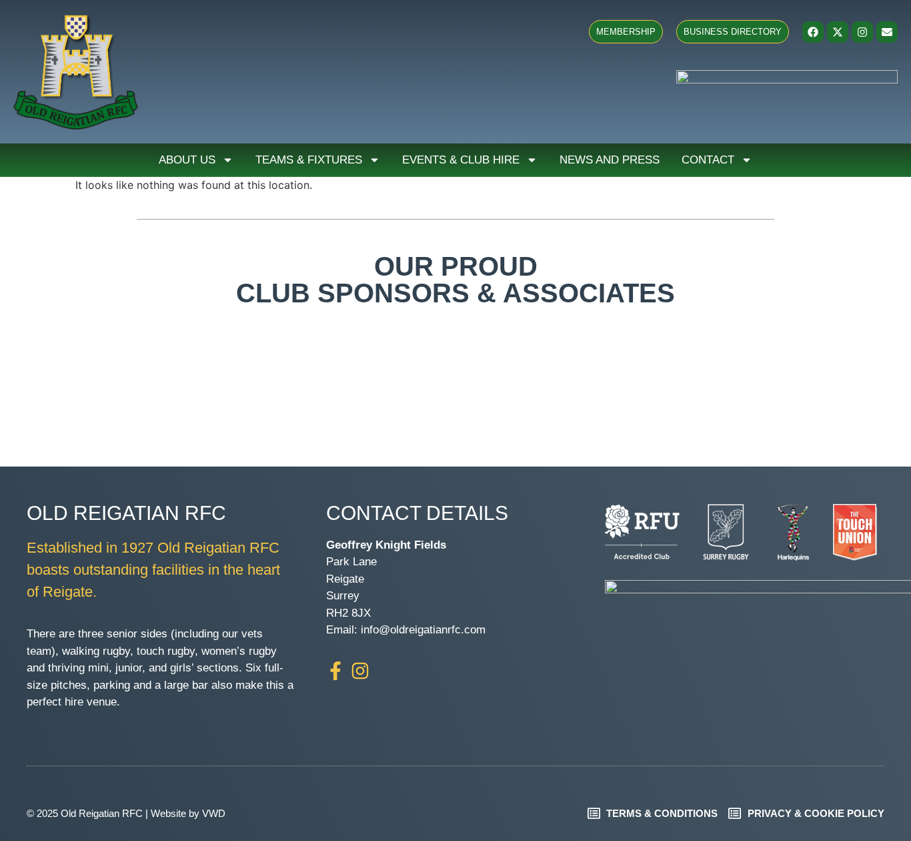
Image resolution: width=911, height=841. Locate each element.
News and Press (610, 160)
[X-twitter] (837, 32)
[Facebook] (813, 32)
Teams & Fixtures (308, 160)
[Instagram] (862, 32)
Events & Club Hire (461, 160)
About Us (187, 160)
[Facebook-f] (335, 670)
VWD (213, 813)
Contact (708, 160)
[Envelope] (887, 32)
